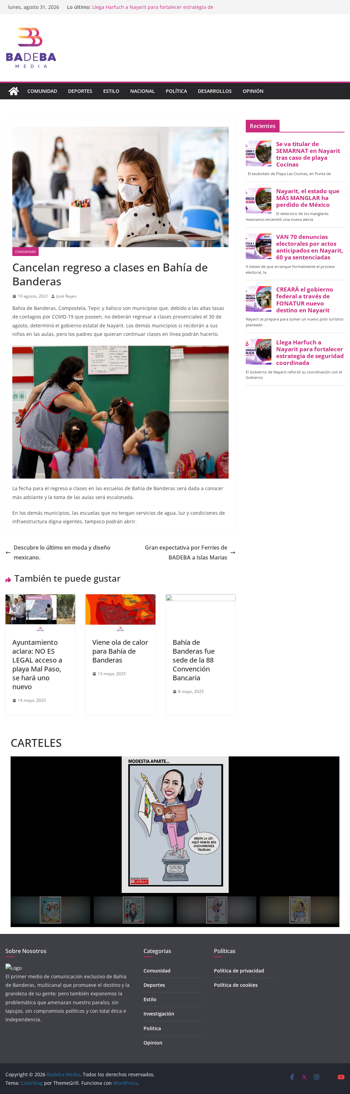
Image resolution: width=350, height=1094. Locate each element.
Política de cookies (236, 985)
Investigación (159, 1013)
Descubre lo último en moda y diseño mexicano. (62, 552)
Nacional (142, 91)
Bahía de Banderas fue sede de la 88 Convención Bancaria (194, 660)
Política (176, 91)
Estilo (111, 91)
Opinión (253, 91)
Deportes (80, 91)
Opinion (153, 1042)
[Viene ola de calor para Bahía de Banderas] (120, 599)
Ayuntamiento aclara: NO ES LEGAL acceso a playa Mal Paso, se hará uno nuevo (37, 664)
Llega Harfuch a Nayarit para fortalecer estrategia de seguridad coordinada (310, 353)
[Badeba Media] (13, 91)
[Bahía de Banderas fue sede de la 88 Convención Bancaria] (200, 599)
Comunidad (42, 91)
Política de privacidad (239, 970)
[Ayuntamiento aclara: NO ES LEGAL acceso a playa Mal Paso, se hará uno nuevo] (40, 599)
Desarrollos (215, 91)
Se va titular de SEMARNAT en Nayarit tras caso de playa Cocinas (308, 154)
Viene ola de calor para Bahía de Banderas (120, 651)
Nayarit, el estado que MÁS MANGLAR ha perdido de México (307, 198)
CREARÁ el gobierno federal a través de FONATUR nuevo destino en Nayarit (304, 300)
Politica (152, 1028)
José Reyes (66, 296)
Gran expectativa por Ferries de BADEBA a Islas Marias (186, 552)
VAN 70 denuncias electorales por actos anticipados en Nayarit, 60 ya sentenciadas (309, 247)
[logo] (13, 968)
